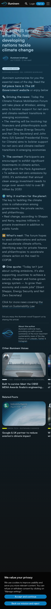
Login (32, 3)
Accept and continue (25, 596)
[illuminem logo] (10, 4)
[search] (26, 3)
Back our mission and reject (25, 603)
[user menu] (48, 3)
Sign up (40, 4)
